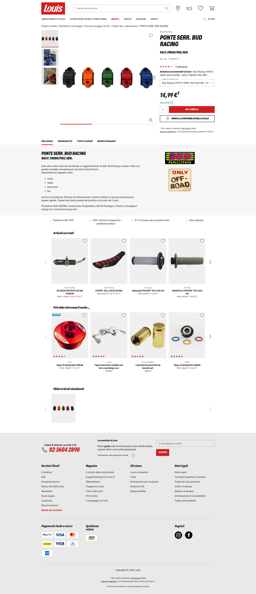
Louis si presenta (139, 472)
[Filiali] (178, 8)
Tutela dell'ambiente (185, 500)
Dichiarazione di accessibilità (190, 496)
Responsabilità (138, 491)
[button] (166, 8)
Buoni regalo (48, 496)
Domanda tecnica (50, 481)
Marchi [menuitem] (127, 19)
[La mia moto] (189, 8)
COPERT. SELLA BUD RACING (109, 290)
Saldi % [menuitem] (115, 19)
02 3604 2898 (64, 450)
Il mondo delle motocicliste (100, 472)
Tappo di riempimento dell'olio (69, 365)
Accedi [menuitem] (211, 19)
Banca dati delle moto (52, 486)
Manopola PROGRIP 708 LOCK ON (148, 290)
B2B (43, 477)
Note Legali (181, 472)
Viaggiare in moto (95, 486)
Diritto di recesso (183, 486)
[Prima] (152, 77)
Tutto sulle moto (94, 491)
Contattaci (46, 472)
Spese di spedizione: (168, 132)
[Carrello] (212, 8)
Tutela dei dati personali (187, 481)
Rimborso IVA (137, 486)
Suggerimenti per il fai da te (100, 477)
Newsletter (46, 491)
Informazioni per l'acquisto (144, 481)
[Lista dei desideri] (200, 8)
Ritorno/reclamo (49, 505)
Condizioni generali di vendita (190, 477)
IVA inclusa (185, 128)
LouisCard (46, 500)
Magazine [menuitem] (141, 19)
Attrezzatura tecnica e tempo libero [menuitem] (88, 19)
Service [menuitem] (154, 19)
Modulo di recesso (184, 491)
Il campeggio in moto (97, 500)
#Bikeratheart (93, 481)
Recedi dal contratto (51, 510)
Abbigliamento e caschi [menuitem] (53, 19)
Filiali (133, 477)
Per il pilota (91, 496)
